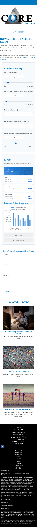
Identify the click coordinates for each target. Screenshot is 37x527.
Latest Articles (19, 465)
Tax (19, 460)
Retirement (18, 452)
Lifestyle (18, 463)
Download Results (18, 240)
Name (6, 254)
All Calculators (18, 469)
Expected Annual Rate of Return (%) (16, 121)
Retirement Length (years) (13, 110)
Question (6, 275)
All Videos (18, 467)
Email (6, 265)
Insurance (18, 458)
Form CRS (6, 470)
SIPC (12, 512)
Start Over (18, 235)
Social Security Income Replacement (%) (18, 133)
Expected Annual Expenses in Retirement (18, 91)
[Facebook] (2, 446)
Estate (18, 456)
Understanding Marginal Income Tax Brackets (18, 332)
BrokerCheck (4, 474)
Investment (18, 454)
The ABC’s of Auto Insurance (18, 371)
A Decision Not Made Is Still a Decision (18, 409)
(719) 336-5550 (19, 32)
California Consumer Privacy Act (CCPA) (14, 494)
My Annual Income (10, 73)
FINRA (8, 512)
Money (18, 461)
